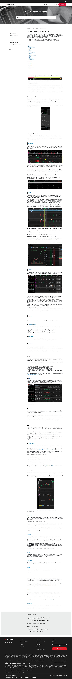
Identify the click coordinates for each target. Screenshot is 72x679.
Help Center (54, 642)
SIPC (64, 675)
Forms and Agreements (40, 641)
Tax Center (38, 646)
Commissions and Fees (40, 649)
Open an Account (59, 648)
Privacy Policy (38, 644)
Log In (60, 645)
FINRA (60, 675)
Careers (21, 644)
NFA (66, 675)
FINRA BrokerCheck (24, 641)
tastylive (22, 647)
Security (37, 647)
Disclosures (38, 642)
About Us (22, 642)
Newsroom (22, 646)
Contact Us (54, 641)
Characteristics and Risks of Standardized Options (49, 657)
